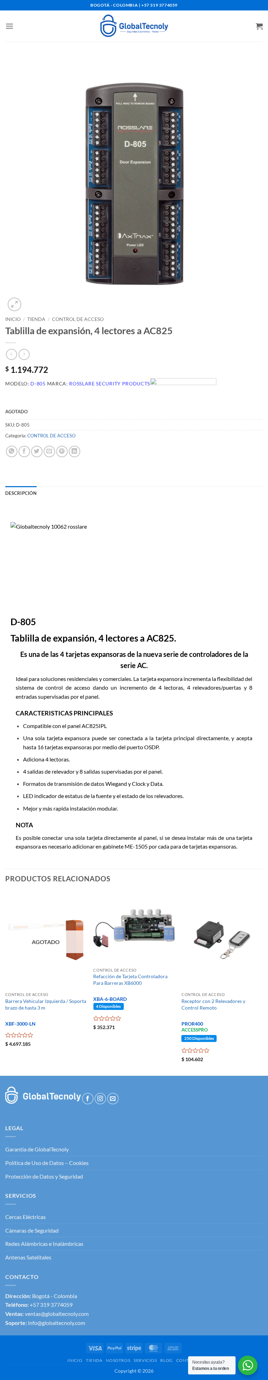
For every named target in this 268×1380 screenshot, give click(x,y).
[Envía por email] (49, 451)
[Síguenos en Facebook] (88, 1098)
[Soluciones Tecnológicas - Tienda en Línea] (134, 26)
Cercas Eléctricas (25, 1216)
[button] (9, 25)
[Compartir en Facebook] (24, 451)
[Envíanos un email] (113, 1098)
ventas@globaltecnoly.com (57, 1313)
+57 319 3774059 (51, 1304)
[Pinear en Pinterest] (62, 451)
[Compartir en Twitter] (37, 451)
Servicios (145, 1360)
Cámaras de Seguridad (32, 1230)
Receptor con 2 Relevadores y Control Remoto (213, 1004)
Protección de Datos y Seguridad (44, 1176)
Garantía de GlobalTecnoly (37, 1149)
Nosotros (118, 1360)
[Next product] (11, 354)
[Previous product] (23, 354)
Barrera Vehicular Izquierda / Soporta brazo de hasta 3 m (45, 1004)
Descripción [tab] (21, 493)
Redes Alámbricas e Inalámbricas (44, 1243)
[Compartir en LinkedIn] (74, 451)
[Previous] (5, 983)
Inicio (13, 319)
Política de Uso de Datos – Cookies (47, 1162)
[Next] (262, 983)
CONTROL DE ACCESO (78, 319)
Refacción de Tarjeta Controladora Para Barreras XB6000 (130, 979)
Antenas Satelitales (28, 1257)
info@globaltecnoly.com (56, 1322)
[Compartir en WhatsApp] (11, 451)
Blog (166, 1360)
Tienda (36, 319)
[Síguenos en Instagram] (100, 1098)
